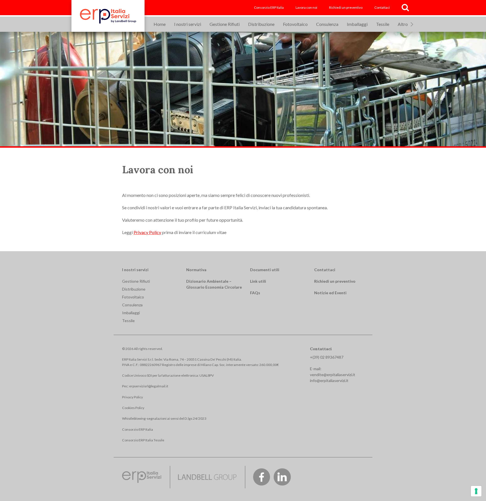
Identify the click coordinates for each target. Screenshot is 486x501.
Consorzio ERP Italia (269, 7)
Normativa (196, 269)
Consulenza (327, 24)
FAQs (255, 292)
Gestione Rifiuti (225, 24)
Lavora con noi (306, 7)
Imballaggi (357, 24)
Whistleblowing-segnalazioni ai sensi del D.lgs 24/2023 (164, 418)
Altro (403, 24)
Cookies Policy (133, 408)
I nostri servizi (187, 24)
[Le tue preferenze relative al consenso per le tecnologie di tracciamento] (476, 491)
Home (160, 24)
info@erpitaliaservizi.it (329, 380)
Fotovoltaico (295, 24)
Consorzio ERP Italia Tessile (143, 440)
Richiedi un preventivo (346, 7)
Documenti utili (264, 269)
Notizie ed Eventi (330, 292)
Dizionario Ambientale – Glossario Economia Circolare (214, 284)
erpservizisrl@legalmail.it (148, 386)
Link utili (258, 281)
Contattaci (382, 7)
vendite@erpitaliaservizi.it (332, 374)
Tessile (382, 24)
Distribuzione (261, 24)
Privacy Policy (147, 232)
